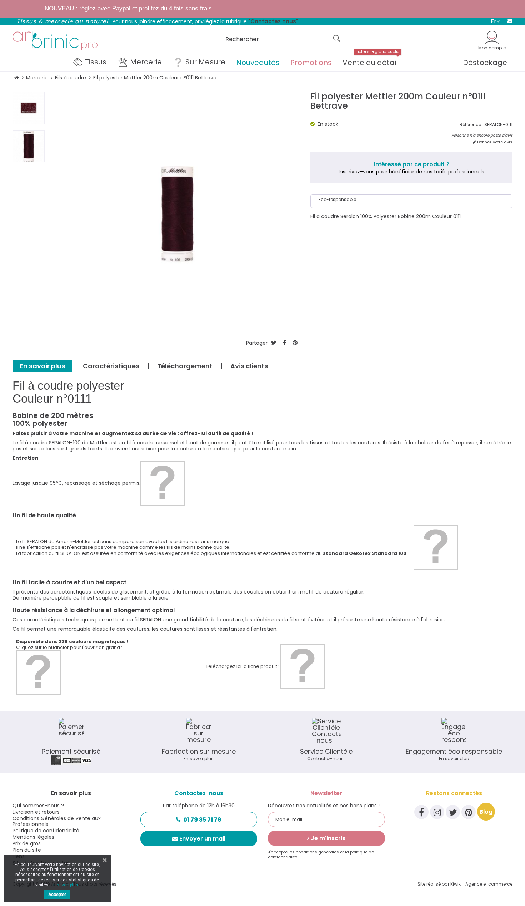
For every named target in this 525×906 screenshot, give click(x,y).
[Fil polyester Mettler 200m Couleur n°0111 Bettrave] (28, 108)
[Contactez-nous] (507, 21)
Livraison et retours (36, 812)
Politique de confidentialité (45, 830)
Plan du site (26, 850)
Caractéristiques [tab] (111, 365)
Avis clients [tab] (249, 365)
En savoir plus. (65, 884)
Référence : (471, 125)
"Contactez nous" (273, 21)
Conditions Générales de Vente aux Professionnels (56, 821)
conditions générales (317, 852)
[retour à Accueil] (16, 77)
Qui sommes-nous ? (38, 805)
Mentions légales (33, 837)
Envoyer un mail (202, 839)
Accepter (57, 894)
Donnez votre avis (494, 142)
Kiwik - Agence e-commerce (481, 884)
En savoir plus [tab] (42, 365)
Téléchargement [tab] (184, 365)
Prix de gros (26, 843)
